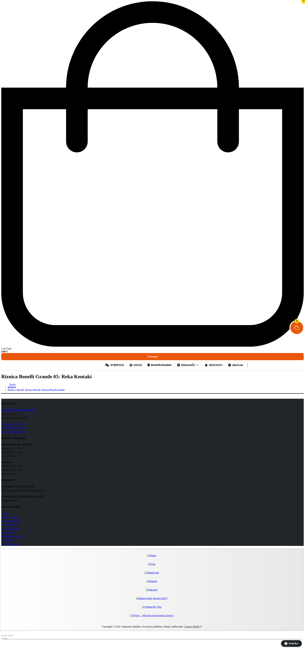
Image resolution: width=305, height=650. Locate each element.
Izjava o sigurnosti (10, 521)
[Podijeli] (9, 635)
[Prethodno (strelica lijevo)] (2, 638)
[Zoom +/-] (2, 635)
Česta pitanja (7, 540)
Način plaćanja (8, 532)
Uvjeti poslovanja (10, 528)
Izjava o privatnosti (10, 517)
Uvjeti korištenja (9, 524)
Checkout (152, 356)
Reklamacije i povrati (12, 536)
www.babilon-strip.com (13, 431)
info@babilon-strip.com (13, 428)
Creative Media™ (193, 626)
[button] (291, 643)
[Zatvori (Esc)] (12, 635)
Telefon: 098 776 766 (12, 424)
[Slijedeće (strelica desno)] (5, 638)
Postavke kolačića (10, 544)
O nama (5, 513)
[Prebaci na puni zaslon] (5, 635)
